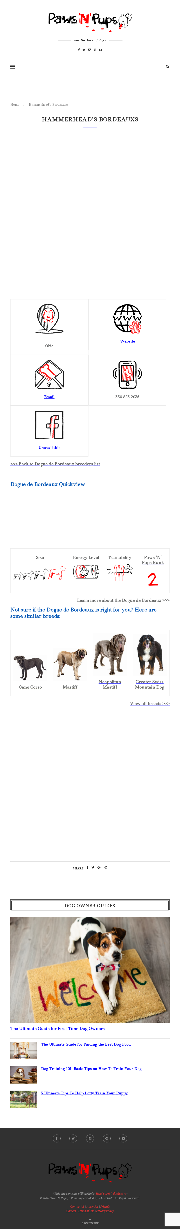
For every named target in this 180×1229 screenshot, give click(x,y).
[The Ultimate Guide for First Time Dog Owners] (90, 920)
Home (14, 105)
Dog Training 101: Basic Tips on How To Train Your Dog (91, 1068)
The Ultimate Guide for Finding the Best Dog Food (86, 1044)
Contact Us (77, 1206)
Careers (71, 1211)
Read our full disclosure (111, 1193)
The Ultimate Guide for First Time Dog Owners (57, 1028)
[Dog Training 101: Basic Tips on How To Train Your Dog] (23, 1069)
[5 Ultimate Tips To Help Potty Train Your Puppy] (23, 1094)
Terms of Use (86, 1211)
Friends (105, 1206)
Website (127, 341)
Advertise (92, 1206)
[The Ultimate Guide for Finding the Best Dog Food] (23, 1045)
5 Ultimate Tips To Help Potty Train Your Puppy (84, 1093)
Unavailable (49, 447)
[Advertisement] (90, 748)
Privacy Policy (105, 1211)
